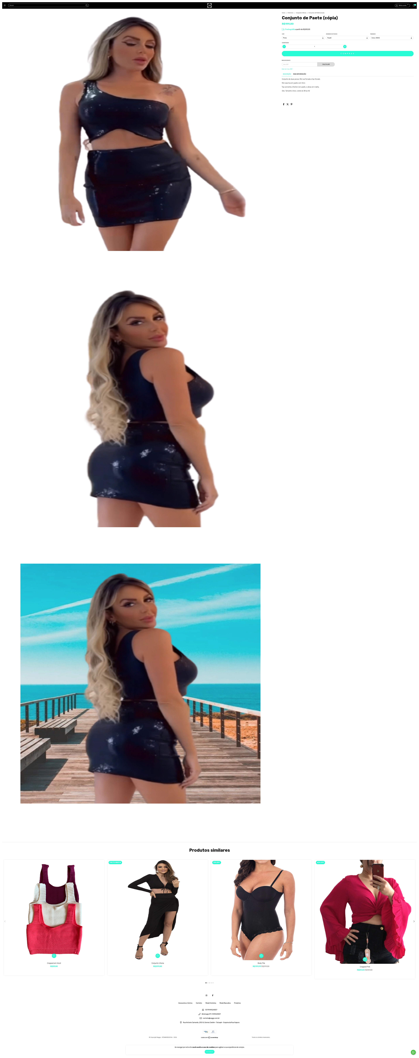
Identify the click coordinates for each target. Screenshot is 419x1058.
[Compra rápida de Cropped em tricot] (54, 956)
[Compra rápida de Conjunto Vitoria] (157, 956)
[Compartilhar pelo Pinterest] (291, 104)
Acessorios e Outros (185, 1003)
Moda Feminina (211, 1003)
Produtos (237, 1003)
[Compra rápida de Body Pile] (261, 956)
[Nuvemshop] (209, 1038)
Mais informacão (299, 74)
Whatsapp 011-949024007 (211, 1014)
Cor (283, 34)
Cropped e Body (301, 13)
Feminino (290, 13)
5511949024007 (211, 1010)
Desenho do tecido (331, 34)
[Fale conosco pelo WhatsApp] (413, 1052)
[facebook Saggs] (213, 995)
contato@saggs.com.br (211, 1018)
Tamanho (373, 34)
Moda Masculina (225, 1003)
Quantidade (285, 42)
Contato (199, 1003)
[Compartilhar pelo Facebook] (283, 104)
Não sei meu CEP (287, 69)
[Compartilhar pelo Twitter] (287, 104)
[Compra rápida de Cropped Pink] (365, 959)
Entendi (209, 1052)
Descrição (287, 74)
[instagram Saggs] (206, 995)
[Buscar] (86, 5)
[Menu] (5, 5)
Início (283, 13)
